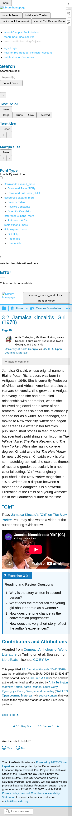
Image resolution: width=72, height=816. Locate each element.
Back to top (9, 714)
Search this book (10, 70)
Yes (9, 748)
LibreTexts (10, 660)
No (22, 748)
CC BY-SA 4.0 (39, 678)
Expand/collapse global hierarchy (6, 308)
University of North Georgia (21, 349)
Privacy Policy (10, 793)
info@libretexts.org (16, 801)
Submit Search (11, 83)
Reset (6, 109)
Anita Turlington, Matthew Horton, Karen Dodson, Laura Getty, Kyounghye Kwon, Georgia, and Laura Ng (35, 687)
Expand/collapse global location (68, 307)
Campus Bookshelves (49, 308)
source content (48, 695)
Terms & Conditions (32, 793)
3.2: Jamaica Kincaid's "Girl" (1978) (44, 669)
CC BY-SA (41, 660)
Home (19, 308)
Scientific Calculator (19, 211)
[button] (14, 238)
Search (7, 811)
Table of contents (18, 361)
